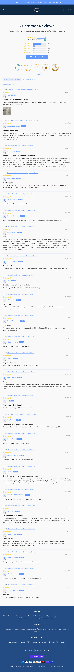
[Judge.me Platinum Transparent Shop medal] (19, 67)
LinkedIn (44, 642)
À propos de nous (11, 629)
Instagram (34, 642)
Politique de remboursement (28, 618)
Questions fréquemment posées (49, 616)
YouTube (62, 642)
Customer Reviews (44, 629)
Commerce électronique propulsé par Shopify (49, 666)
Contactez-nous (66, 616)
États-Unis (41, 650)
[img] (37, 38)
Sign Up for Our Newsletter (60, 629)
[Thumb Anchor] (37, 9)
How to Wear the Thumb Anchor (27, 616)
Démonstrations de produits (27, 629)
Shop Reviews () (29, 79)
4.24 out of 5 (41, 38)
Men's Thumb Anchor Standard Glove (20, 145)
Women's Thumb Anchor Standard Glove (22, 256)
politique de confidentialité (47, 618)
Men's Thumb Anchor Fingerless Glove (21, 210)
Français (27, 650)
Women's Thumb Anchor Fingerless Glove (22, 90)
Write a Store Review (37, 57)
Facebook (23, 642)
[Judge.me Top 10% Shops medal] (55, 67)
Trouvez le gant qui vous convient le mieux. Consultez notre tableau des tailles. (37, 2)
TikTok (53, 642)
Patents (37, 631)
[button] (27, 44)
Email (14, 642)
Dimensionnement (9, 616)
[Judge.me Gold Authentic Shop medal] (28, 67)
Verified (36, 74)
